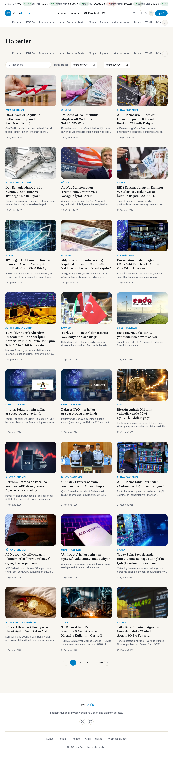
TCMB (148, 22)
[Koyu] (146, 13)
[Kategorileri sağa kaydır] (165, 22)
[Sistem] (151, 13)
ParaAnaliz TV (96, 13)
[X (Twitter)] (82, 722)
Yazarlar (75, 13)
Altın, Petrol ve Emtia (72, 22)
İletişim (62, 738)
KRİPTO (30, 22)
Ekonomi (17, 22)
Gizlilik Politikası (94, 738)
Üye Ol (161, 13)
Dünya (92, 22)
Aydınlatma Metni (117, 738)
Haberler (61, 13)
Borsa (137, 22)
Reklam (76, 738)
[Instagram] (91, 722)
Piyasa (104, 22)
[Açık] (141, 13)
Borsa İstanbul (47, 22)
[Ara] (134, 13)
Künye (50, 738)
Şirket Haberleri (121, 22)
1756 (100, 662)
